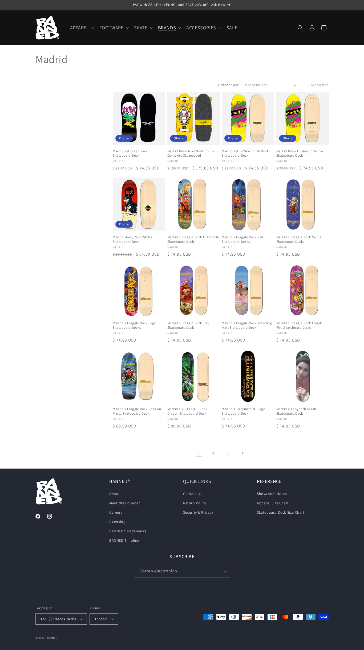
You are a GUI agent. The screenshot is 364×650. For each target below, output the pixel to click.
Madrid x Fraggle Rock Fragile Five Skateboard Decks (299, 325)
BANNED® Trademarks (128, 531)
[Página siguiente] (242, 453)
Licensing (117, 521)
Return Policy (194, 503)
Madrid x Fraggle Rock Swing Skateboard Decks (299, 239)
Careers (115, 512)
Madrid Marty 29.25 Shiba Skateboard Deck (132, 239)
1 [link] (199, 453)
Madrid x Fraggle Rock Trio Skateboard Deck (188, 325)
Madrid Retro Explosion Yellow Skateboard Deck (299, 153)
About (114, 493)
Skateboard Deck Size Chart (281, 512)
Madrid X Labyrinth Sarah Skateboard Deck (296, 411)
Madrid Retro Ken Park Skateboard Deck (130, 153)
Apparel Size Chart (273, 503)
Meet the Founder (124, 503)
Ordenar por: (229, 84)
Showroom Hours (272, 493)
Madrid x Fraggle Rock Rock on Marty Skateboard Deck (137, 411)
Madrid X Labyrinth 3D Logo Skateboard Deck (243, 411)
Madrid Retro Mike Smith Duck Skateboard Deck (245, 153)
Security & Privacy (198, 512)
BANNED (52, 638)
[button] (81, 27)
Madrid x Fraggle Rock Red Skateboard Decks (242, 239)
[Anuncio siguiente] (327, 5)
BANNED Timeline (124, 540)
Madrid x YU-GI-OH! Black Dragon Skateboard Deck (187, 411)
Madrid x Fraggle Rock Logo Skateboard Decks (134, 325)
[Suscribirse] (224, 571)
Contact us (192, 493)
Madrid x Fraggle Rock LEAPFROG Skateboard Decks (193, 239)
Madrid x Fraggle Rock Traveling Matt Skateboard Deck (247, 325)
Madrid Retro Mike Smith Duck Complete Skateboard (191, 153)
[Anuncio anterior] (37, 5)
